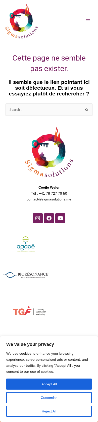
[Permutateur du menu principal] (88, 21)
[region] (49, 379)
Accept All (49, 384)
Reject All (49, 411)
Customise (49, 398)
